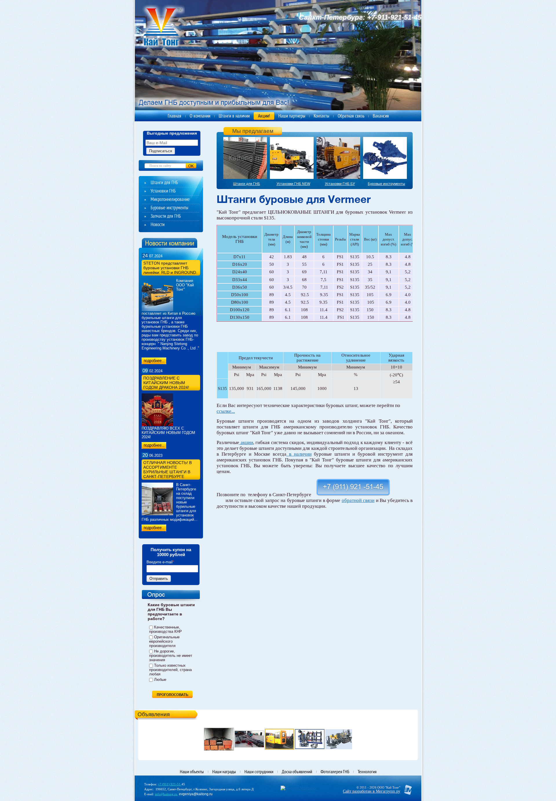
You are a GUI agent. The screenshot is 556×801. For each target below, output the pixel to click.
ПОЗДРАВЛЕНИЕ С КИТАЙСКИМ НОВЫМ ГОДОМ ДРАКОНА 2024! (166, 383)
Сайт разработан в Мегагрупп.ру (371, 791)
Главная (174, 116)
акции (246, 442)
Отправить (158, 578)
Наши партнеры (291, 116)
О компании (200, 116)
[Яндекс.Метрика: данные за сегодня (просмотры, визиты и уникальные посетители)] (298, 788)
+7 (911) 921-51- (170, 784)
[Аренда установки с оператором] (338, 739)
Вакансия (381, 116)
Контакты (321, 116)
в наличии (299, 454)
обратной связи (358, 500)
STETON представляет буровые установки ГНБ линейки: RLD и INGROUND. (170, 268)
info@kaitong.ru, (166, 794)
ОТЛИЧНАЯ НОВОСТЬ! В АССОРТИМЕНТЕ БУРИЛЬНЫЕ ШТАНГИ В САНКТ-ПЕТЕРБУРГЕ (167, 469)
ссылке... (226, 411)
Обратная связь (351, 116)
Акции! (264, 116)
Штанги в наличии (234, 116)
